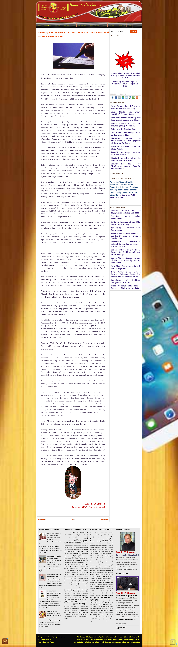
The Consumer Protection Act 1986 (100, 587)
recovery (100, 613)
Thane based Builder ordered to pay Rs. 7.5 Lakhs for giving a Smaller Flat (126, 236)
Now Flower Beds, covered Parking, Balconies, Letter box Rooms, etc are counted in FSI (126, 274)
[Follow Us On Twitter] (5, 641)
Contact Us (121, 25)
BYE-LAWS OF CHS (74, 541)
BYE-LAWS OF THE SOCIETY (76, 542)
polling (92, 610)
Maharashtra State (104, 543)
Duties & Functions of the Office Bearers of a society (126, 223)
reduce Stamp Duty (108, 614)
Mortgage (101, 549)
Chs (84, 560)
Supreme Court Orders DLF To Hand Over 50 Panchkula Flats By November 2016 (125, 79)
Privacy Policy (118, 640)
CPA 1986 (85, 558)
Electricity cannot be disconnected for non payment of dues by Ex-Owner (126, 141)
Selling (93, 580)
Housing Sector (74, 599)
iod (65, 618)
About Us (136, 640)
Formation (82, 591)
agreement (85, 602)
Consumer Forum (81, 579)
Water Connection (96, 591)
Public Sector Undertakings (106, 564)
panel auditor (105, 608)
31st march (66, 533)
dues (70, 612)
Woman (105, 591)
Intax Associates (103, 637)
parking (111, 608)
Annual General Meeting (70, 539)
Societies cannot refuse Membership (126, 217)
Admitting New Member (80, 535)
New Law (99, 556)
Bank (75, 545)
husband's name (82, 616)
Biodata (86, 549)
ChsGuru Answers (69, 25)
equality (68, 614)
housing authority (72, 616)
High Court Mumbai (77, 597)
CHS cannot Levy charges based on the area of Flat (126, 133)
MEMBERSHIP (106, 541)
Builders (77, 554)
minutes (94, 606)
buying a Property (71, 606)
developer (83, 610)
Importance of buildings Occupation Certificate (126, 281)
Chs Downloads (94, 25)
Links (127, 637)
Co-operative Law (81, 570)
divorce (65, 612)
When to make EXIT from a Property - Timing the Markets (126, 287)
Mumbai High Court (95, 551)
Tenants (110, 584)
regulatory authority (94, 617)
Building (85, 554)
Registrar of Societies (96, 570)
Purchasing (92, 566)
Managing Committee (95, 547)
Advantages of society (70, 537)
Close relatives (81, 562)
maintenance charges (103, 600)
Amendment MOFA (82, 537)
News (106, 555)
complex (66, 608)
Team (104, 25)
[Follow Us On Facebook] (172, 642)
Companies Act (82, 574)
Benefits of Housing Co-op (74, 549)
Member (103, 547)
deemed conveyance (78, 608)
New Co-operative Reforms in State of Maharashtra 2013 (126, 107)
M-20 (100, 539)
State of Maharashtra (96, 582)
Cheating (77, 560)
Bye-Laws (77, 556)
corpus (71, 608)
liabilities (98, 595)
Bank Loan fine (82, 545)
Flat (74, 591)
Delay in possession (78, 583)
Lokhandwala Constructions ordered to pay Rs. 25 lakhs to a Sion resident (126, 244)
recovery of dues (108, 613)
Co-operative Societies (70, 572)
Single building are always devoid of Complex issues (126, 113)
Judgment (68, 601)
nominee (110, 606)
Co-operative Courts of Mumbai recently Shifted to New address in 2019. (125, 62)
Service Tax (100, 580)
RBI (98, 566)
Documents (81, 585)
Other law (109, 558)
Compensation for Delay (69, 576)
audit (86, 604)
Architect (81, 539)
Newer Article (42, 519)
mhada (100, 604)
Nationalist (92, 556)
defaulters (75, 610)
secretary (106, 617)
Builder (80, 551)
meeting (95, 604)
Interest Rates (102, 537)
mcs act (96, 602)
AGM (78, 533)
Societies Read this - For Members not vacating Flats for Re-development (126, 166)
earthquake (80, 612)
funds (85, 614)
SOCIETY (94, 578)
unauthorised (103, 621)
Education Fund (84, 587)
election (86, 612)
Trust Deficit (107, 589)
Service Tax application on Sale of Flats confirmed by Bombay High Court (126, 260)
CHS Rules (75, 558)
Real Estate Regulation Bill (106, 568)
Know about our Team (46, 642)
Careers (121, 637)
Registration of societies (96, 572)
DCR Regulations (78, 581)
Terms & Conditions (96, 640)
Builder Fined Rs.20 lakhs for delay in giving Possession (126, 124)
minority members (108, 604)
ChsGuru (67, 562)
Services (57, 25)
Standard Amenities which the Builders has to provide (126, 159)
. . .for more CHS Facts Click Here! (122, 196)
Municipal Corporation (106, 553)
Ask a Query (48, 25)
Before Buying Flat (69, 547)
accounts (79, 601)
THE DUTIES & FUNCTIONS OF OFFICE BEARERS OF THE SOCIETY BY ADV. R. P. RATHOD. (54, 595)
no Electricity (102, 606)
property (110, 610)
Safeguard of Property (103, 578)
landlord (92, 595)
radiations (94, 612)
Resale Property (94, 574)
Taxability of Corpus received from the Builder (126, 153)
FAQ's (66, 591)
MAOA (106, 539)
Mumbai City (108, 549)
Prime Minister (94, 562)
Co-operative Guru (73, 568)
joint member (109, 593)
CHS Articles (82, 25)
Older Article (104, 519)
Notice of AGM (99, 558)
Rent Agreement (108, 572)
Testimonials (134, 637)
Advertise (113, 637)
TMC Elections (104, 584)
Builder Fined (68, 554)
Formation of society (70, 593)
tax (105, 619)
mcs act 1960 (108, 602)
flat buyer (74, 614)
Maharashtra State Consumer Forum (100, 545)
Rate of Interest (105, 566)
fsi (81, 614)
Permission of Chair (95, 560)
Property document (105, 562)
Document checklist (69, 585)
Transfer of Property (96, 589)
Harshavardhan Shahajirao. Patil (98, 535)
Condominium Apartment (82, 576)
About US (112, 25)
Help (129, 25)
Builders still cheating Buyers (124, 129)
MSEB (91, 543)
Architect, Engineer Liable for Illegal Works (126, 147)
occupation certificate (95, 608)
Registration (107, 570)
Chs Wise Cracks (82, 640)
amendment (69, 604)
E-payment (76, 587)
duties (74, 612)
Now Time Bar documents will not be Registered (126, 267)
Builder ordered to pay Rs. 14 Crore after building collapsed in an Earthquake (126, 252)
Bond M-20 (70, 552)
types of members (94, 621)
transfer (110, 619)
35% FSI (73, 533)
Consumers (67, 581)
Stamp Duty (108, 580)
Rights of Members (107, 576)
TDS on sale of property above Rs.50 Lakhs (126, 229)
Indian (96, 537)
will (108, 621)
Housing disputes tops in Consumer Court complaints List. (125, 70)
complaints (83, 606)
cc (78, 606)
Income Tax (83, 599)
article (78, 604)
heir (65, 616)
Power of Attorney (107, 560)
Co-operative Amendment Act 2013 (76, 565)
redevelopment (95, 615)
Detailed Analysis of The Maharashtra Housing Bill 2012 (126, 211)
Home (39, 25)
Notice (91, 558)
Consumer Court (70, 579)
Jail (107, 537)
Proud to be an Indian (94, 564)
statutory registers (98, 619)
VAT (112, 589)
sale (101, 617)
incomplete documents (95, 593)
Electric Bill (68, 589)
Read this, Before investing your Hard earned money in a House (126, 119)
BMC (86, 539)
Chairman (69, 560)
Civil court (74, 562)
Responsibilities (104, 574)
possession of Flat (101, 610)
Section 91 (111, 578)
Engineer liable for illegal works (79, 589)
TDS (98, 584)
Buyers (68, 556)
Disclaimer (108, 640)
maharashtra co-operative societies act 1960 (101, 597)
